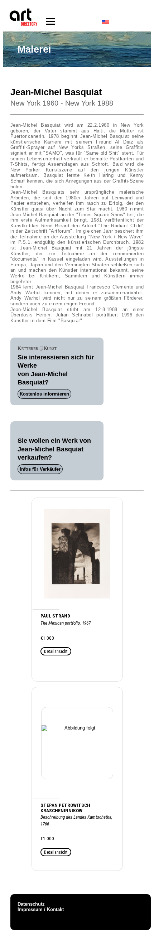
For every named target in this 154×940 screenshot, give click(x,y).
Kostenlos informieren (44, 394)
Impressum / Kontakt (41, 909)
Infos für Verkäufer (40, 469)
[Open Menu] (50, 21)
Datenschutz (31, 904)
